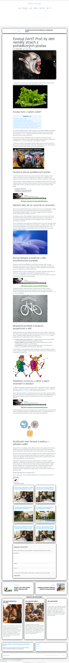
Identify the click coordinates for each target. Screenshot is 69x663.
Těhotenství (25, 8)
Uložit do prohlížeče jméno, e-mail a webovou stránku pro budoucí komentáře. (32, 572)
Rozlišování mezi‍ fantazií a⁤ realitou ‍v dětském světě (25, 127)
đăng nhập (39, 662)
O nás (37, 648)
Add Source (18, 659)
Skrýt (29, 116)
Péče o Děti (41, 8)
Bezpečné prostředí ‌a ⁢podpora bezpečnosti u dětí (25, 124)
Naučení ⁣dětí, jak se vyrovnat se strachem (23, 121)
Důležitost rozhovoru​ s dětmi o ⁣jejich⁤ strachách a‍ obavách (27, 126)
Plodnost (36, 8)
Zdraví (47, 8)
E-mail (15, 568)
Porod (30, 8)
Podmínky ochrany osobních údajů (52, 655)
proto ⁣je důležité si (25, 390)
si (25, 133)
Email (63, 655)
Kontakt (38, 646)
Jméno (16, 563)
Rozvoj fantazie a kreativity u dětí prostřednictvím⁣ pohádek (27, 123)
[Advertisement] (34, 17)
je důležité (23, 133)
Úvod (19, 8)
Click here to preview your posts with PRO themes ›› (34, 201)
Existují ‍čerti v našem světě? (20, 118)
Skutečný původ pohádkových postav (22, 120)
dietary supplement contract (26, 662)
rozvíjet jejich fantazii (45, 335)
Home (14, 30)
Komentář (16, 553)
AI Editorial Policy (3, 661)
